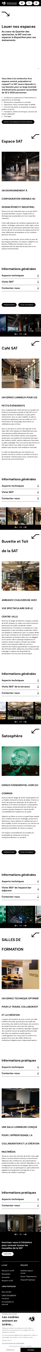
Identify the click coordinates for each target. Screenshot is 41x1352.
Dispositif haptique (27, 1280)
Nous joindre (6, 1292)
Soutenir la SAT (7, 1281)
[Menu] (36, 3)
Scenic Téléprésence (28, 1276)
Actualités (6, 1277)
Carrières (5, 1298)
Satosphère (6, 1274)
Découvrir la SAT (8, 1271)
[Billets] (22, 3)
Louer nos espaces (9, 1295)
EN (29, 3)
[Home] (9, 3)
